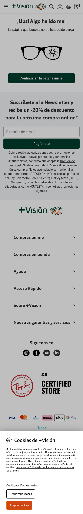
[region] (41, 472)
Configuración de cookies (22, 485)
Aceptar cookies (19, 505)
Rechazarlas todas (21, 494)
